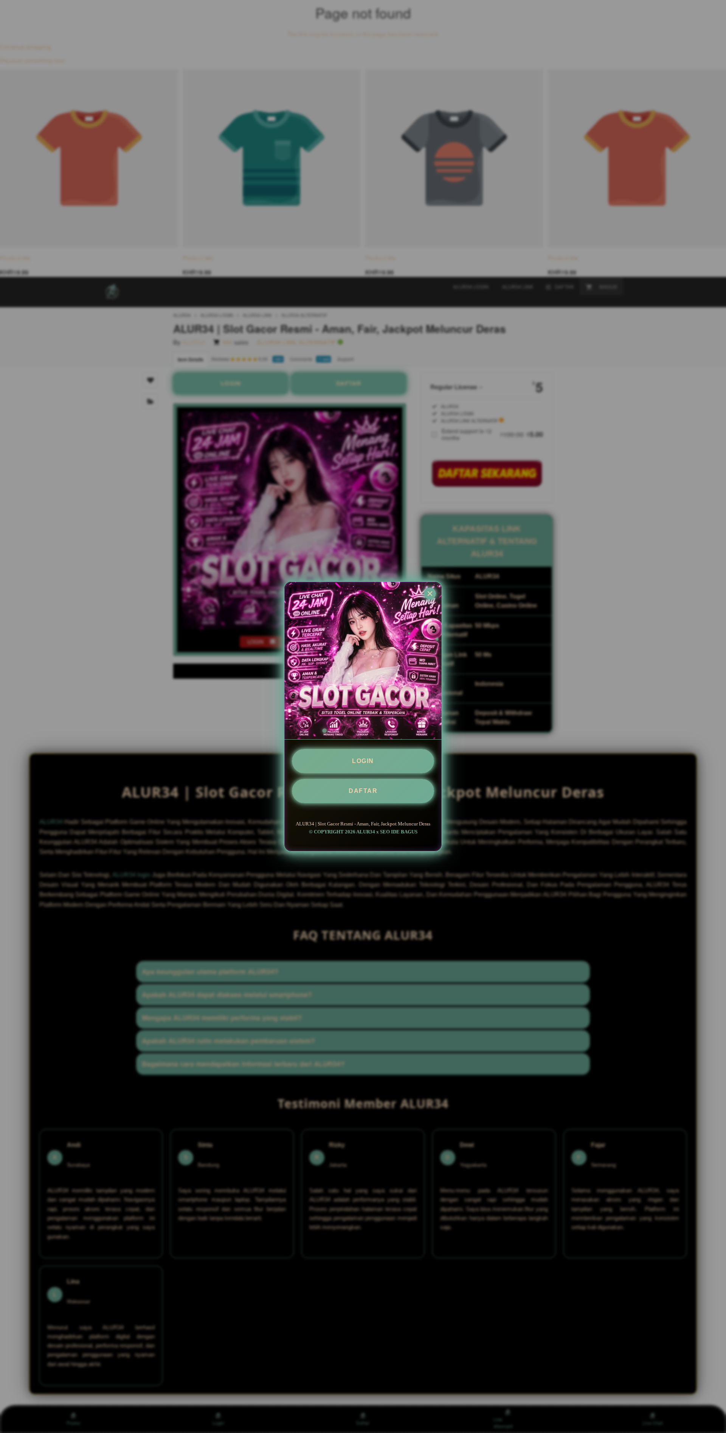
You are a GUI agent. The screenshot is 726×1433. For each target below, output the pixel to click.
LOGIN (363, 761)
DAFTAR (363, 791)
